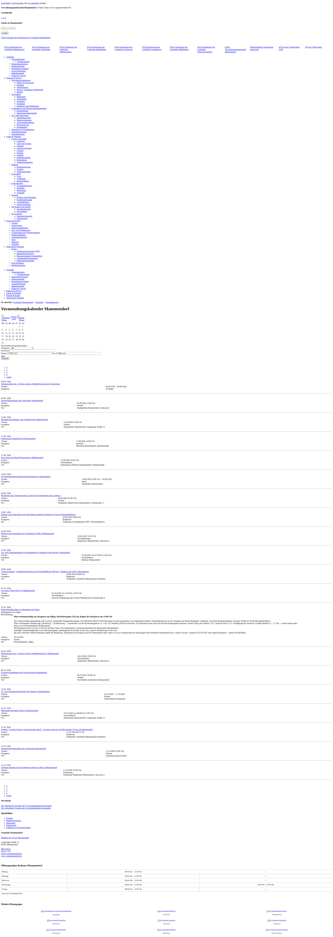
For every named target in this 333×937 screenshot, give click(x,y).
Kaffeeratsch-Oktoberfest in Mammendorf (18, 438)
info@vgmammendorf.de (11, 854)
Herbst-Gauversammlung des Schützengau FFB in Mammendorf (27, 533)
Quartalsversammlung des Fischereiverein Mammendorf (24, 672)
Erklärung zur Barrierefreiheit (18, 828)
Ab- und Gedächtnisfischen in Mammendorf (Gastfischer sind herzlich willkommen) (35, 552)
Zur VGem (56, 914)
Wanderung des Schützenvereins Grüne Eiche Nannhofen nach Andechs (30, 495)
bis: (54, 353)
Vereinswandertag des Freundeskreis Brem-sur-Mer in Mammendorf (29, 767)
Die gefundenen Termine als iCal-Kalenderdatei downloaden (26, 808)
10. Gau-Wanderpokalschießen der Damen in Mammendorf (25, 691)
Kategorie (5, 348)
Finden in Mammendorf (11, 23)
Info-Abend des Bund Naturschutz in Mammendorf (22, 457)
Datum (4, 353)
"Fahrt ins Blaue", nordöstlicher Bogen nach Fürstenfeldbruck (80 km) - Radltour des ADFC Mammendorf (45, 571)
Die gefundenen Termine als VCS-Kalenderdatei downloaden (26, 806)
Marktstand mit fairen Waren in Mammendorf (19, 710)
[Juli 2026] (6, 320)
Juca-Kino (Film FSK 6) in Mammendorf (18, 590)
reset (3, 356)
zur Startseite (33, 3)
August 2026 (14, 318)
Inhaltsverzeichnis (13, 821)
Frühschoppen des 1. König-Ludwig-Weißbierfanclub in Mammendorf (30, 653)
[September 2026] (21, 320)
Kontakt (9, 818)
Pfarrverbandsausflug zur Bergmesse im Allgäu (20, 609)
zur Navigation (17, 3)
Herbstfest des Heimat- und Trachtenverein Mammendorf (24, 419)
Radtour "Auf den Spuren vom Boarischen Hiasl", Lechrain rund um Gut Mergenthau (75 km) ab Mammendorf (47, 729)
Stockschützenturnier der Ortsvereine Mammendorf (22, 400)
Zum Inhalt (5, 3)
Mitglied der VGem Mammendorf (15, 838)
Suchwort (5, 351)
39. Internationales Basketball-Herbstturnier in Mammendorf (25, 476)
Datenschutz (11, 825)
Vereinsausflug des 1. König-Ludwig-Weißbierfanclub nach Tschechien (30, 384)
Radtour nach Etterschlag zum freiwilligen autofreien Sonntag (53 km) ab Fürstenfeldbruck (38, 514)
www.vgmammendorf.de (11, 856)
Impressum (10, 823)
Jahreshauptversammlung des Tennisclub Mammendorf (23, 748)
